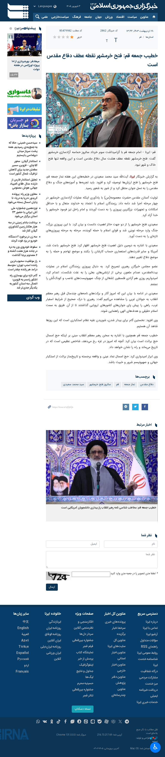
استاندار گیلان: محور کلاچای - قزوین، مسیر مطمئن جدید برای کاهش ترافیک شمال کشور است (23, 167)
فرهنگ (76, 17)
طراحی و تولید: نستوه (147, 739)
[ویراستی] (72, 722)
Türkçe (23, 646)
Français (22, 671)
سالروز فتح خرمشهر (100, 384)
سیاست (132, 17)
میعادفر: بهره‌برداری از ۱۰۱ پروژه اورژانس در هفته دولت (26, 65)
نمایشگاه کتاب (84, 652)
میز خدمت (151, 683)
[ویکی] (45, 722)
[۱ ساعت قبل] (24, 44)
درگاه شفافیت (149, 671)
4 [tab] (10, 28)
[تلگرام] (127, 722)
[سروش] (79, 722)
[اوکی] (52, 722)
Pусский (23, 659)
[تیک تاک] (58, 722)
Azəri (25, 640)
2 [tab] (20, 28)
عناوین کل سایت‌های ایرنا (116, 643)
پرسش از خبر (85, 658)
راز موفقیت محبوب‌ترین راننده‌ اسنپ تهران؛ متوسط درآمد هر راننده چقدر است (22, 265)
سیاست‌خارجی (60, 17)
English (23, 628)
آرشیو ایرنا (152, 634)
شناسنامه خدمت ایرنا (148, 662)
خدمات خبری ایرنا (147, 702)
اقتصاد (120, 17)
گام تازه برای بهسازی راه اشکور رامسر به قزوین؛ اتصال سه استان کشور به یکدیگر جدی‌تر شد (23, 281)
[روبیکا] (113, 722)
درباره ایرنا (152, 622)
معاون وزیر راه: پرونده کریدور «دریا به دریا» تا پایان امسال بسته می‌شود (22, 198)
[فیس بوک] (65, 722)
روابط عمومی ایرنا (147, 653)
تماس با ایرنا (150, 628)
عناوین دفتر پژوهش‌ (118, 680)
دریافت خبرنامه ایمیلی (148, 693)
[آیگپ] (93, 722)
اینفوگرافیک (86, 665)
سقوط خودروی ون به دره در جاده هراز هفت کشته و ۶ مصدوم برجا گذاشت (22, 251)
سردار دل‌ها (86, 634)
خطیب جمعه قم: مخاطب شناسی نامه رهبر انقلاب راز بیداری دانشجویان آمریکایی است (108, 508)
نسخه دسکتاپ (83, 709)
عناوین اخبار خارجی (118, 667)
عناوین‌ (144, 17)
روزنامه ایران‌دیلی (50, 646)
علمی (44, 17)
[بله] (99, 722)
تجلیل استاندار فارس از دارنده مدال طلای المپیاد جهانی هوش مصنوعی (23, 183)
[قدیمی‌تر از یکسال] (102, 467)
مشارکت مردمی (148, 677)
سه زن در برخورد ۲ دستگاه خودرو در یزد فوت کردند (22, 238)
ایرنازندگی (55, 622)
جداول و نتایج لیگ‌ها (84, 674)
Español (22, 653)
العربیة (25, 634)
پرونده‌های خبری (115, 622)
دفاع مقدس (146, 384)
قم (140, 37)
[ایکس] (120, 722)
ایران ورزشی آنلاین (53, 656)
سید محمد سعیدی (73, 384)
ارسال (52, 587)
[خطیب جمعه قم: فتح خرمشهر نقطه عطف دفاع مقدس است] (102, 110)
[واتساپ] (38, 722)
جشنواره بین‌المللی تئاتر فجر (82, 692)
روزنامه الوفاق (53, 634)
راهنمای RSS (149, 646)
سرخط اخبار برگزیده (118, 631)
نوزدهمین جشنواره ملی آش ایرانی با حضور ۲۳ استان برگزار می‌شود (24, 212)
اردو (26, 665)
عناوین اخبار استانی (118, 655)
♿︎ (155, 747)
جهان (98, 17)
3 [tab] (15, 28)
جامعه (88, 17)
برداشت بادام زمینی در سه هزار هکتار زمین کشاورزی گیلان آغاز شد (22, 226)
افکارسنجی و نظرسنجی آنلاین (83, 625)
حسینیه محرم (85, 683)
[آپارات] (106, 722)
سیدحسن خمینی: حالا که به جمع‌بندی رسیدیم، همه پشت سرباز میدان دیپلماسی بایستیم (22, 149)
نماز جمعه (129, 384)
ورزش (109, 17)
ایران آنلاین (54, 640)
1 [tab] (25, 28)
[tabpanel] (24, 56)
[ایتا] (86, 722)
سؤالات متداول (149, 640)
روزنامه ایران (53, 628)
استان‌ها (149, 37)
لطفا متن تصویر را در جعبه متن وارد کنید (134, 574)
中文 (26, 622)
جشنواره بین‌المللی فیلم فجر (82, 643)
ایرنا (123, 6)
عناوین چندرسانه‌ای (118, 692)
